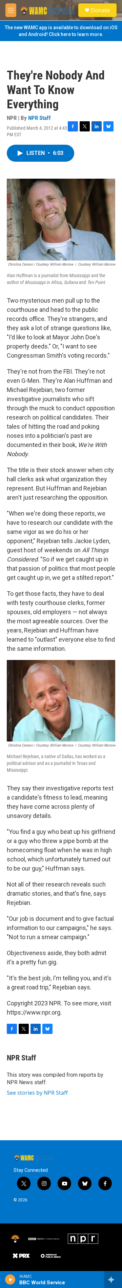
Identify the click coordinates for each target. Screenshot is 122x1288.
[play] (10, 1279)
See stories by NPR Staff (37, 1092)
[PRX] (21, 1256)
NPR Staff (39, 117)
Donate (100, 10)
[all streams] (113, 1279)
